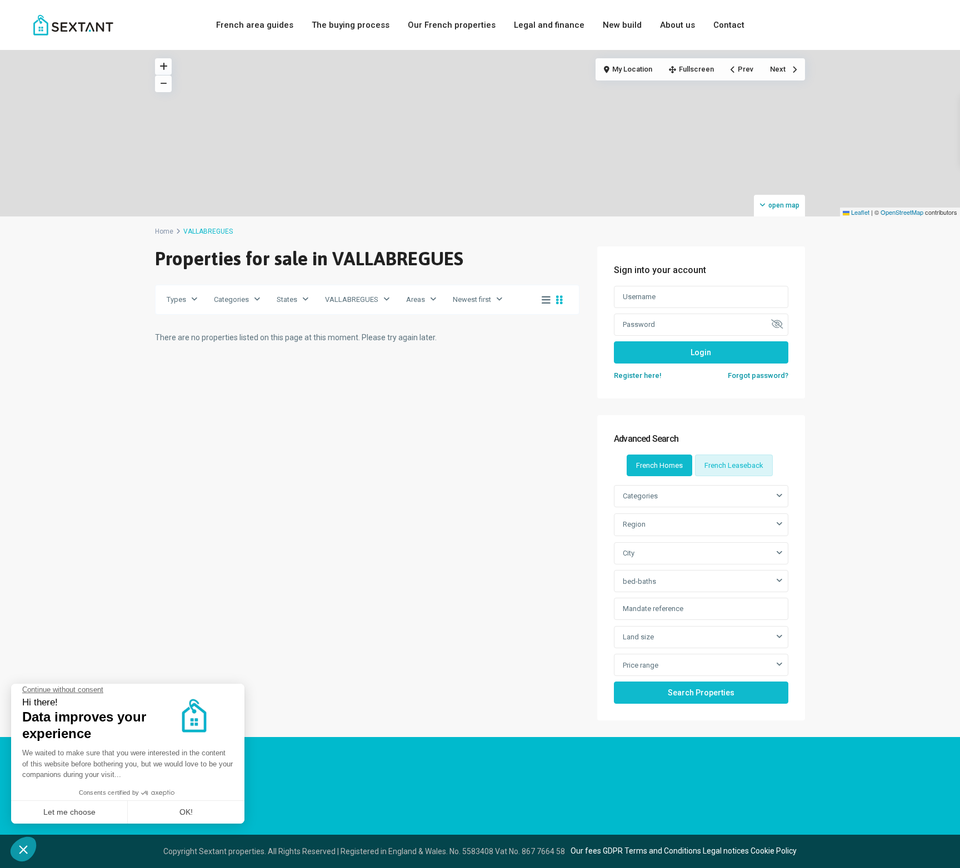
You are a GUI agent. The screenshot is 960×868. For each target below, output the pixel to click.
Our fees (586, 850)
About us (677, 25)
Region (634, 524)
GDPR (613, 850)
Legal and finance (549, 25)
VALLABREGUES (351, 299)
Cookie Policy (774, 850)
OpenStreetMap (902, 212)
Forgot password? (758, 375)
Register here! (638, 375)
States (287, 299)
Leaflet (859, 212)
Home (164, 231)
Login (701, 352)
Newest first (472, 299)
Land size (638, 637)
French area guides (254, 25)
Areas (415, 299)
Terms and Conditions (662, 850)
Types (176, 299)
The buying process (350, 25)
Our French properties (452, 25)
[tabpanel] (701, 594)
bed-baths (639, 581)
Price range (640, 665)
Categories (231, 299)
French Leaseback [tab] (733, 465)
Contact (728, 25)
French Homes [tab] (659, 465)
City (628, 553)
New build (622, 25)
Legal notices (726, 850)
